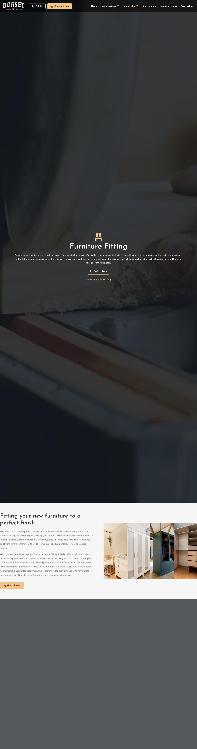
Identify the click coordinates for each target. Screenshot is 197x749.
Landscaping (109, 6)
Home (94, 6)
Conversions (149, 6)
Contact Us (187, 6)
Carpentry (129, 6)
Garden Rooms (169, 6)
